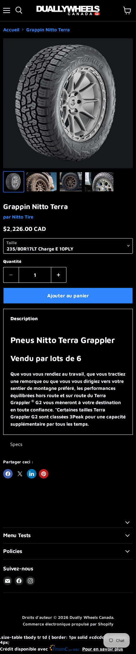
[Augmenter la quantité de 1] (59, 275)
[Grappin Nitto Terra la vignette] (13, 182)
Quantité (12, 261)
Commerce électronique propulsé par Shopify (68, 623)
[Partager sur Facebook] (8, 474)
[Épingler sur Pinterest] (43, 474)
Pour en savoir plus (102, 648)
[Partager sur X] (20, 474)
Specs (16, 444)
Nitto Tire (22, 216)
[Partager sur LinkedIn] (31, 474)
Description (24, 318)
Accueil (11, 29)
